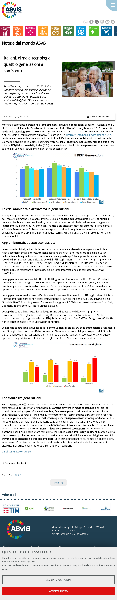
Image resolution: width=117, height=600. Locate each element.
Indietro (58, 482)
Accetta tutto (58, 590)
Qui (4, 565)
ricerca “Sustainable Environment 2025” (88, 135)
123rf (17, 475)
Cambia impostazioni (58, 579)
